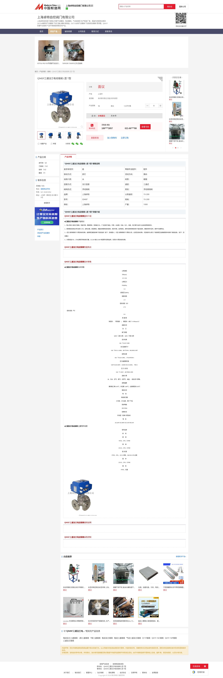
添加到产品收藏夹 (43, 233)
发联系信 (95, 137)
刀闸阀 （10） (44, 166)
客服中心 (89, 673)
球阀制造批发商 (118, 664)
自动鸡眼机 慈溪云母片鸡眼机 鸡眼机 (182, 97)
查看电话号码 (45, 189)
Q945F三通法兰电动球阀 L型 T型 (114, 666)
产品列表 (42, 71)
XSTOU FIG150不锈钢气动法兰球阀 (49, 63)
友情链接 (155, 673)
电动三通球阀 (119, 638)
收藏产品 (43, 144)
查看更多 (47, 203)
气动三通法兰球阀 (133, 638)
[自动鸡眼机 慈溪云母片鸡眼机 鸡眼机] (177, 87)
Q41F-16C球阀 (158, 638)
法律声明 (134, 673)
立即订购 (125, 137)
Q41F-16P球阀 (171, 638)
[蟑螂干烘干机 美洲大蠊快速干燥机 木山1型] (177, 131)
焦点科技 (115, 675)
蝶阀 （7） (42, 173)
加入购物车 (112, 137)
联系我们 (78, 673)
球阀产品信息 (104, 664)
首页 (36, 71)
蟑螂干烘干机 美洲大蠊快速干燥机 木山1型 (184, 141)
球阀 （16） (43, 170)
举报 (54, 144)
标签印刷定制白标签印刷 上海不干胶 (181, 119)
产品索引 (40, 230)
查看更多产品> (181, 556)
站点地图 (100, 673)
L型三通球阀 (84, 638)
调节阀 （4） (43, 163)
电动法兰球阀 (107, 638)
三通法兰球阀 (68, 640)
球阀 (48, 71)
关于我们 (67, 673)
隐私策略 (112, 673)
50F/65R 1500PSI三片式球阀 (72, 63)
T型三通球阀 (95, 638)
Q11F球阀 (146, 638)
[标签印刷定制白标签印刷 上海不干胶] (177, 109)
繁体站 (144, 673)
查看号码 (145, 126)
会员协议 (123, 673)
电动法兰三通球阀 (70, 638)
